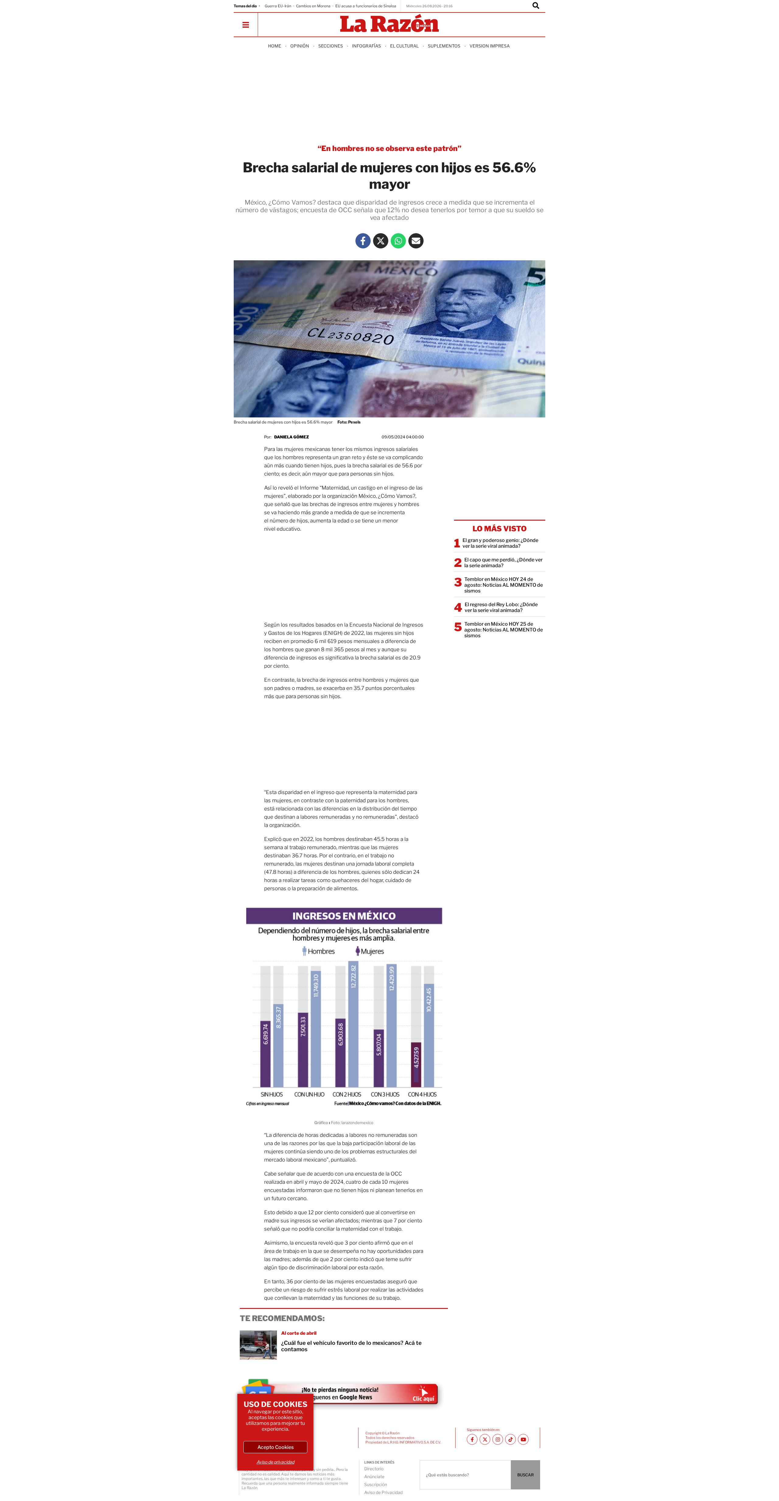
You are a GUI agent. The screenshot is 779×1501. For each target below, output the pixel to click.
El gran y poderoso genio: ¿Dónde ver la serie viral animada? (500, 543)
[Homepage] (389, 23)
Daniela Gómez (291, 436)
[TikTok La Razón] (510, 1439)
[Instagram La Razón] (497, 1439)
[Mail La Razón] (416, 240)
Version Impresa (490, 45)
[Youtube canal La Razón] (523, 1439)
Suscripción (375, 1484)
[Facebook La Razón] (363, 240)
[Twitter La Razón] (380, 240)
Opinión (299, 45)
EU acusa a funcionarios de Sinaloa (365, 6)
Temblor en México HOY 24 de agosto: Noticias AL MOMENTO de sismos (503, 585)
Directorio (373, 1468)
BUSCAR (525, 1474)
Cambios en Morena (313, 6)
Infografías (366, 45)
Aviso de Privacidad (383, 1492)
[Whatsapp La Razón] (398, 240)
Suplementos (444, 45)
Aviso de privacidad (275, 1461)
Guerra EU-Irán (278, 6)
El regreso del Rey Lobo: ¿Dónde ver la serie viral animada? (501, 607)
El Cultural (404, 45)
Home (274, 45)
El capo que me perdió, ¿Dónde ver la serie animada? (503, 562)
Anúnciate (374, 1476)
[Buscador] (536, 6)
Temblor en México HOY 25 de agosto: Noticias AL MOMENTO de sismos (503, 629)
